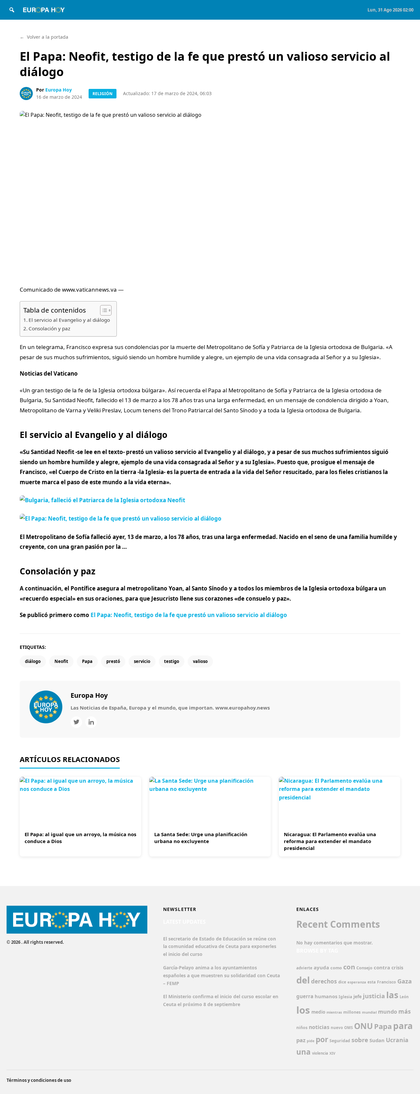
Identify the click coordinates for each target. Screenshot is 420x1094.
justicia (374, 996)
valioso (200, 661)
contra (382, 967)
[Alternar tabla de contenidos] (102, 310)
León (404, 996)
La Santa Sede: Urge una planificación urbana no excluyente (200, 837)
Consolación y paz (49, 328)
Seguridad (339, 1040)
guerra (304, 996)
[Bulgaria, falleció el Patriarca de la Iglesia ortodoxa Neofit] (210, 509)
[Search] (12, 10)
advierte (304, 967)
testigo (171, 661)
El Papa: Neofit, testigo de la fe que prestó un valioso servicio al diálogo (189, 615)
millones (352, 1012)
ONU (363, 1026)
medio (318, 1012)
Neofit (61, 661)
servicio (142, 661)
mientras (334, 1012)
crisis (397, 967)
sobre (359, 1040)
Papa (87, 661)
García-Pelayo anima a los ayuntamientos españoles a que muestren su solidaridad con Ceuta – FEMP (221, 975)
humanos (326, 996)
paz (300, 1040)
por (322, 1039)
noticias (319, 1027)
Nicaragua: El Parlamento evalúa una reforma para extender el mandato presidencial (330, 841)
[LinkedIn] (91, 722)
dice (342, 982)
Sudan (377, 1040)
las (392, 995)
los (303, 1010)
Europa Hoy (58, 90)
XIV (332, 1053)
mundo (387, 1011)
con (349, 966)
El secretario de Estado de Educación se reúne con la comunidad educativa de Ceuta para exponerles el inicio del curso (219, 947)
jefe (357, 996)
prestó (113, 661)
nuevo (337, 1027)
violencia (320, 1053)
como (336, 968)
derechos (324, 981)
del (303, 980)
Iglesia (345, 997)
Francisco (386, 982)
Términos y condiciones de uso (39, 1080)
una (303, 1052)
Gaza (404, 981)
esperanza (356, 982)
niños (301, 1027)
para (403, 1026)
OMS (348, 1027)
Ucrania (397, 1040)
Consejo (364, 968)
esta (372, 982)
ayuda (321, 967)
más (404, 1011)
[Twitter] (76, 722)
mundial (369, 1012)
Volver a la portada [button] (44, 37)
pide (310, 1041)
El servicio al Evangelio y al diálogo (69, 320)
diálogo (33, 661)
